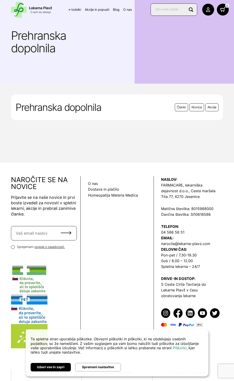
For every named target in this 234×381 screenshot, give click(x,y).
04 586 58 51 (172, 232)
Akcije (211, 107)
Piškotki (179, 348)
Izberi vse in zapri (50, 367)
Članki (181, 107)
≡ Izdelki (75, 9)
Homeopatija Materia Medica (113, 195)
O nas (127, 9)
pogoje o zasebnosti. (50, 247)
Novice (196, 107)
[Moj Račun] (208, 10)
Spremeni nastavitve (98, 367)
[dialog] (117, 352)
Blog (116, 9)
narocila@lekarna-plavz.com (185, 243)
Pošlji (66, 233)
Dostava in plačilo (103, 189)
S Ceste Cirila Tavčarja (180, 284)
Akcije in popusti (97, 9)
